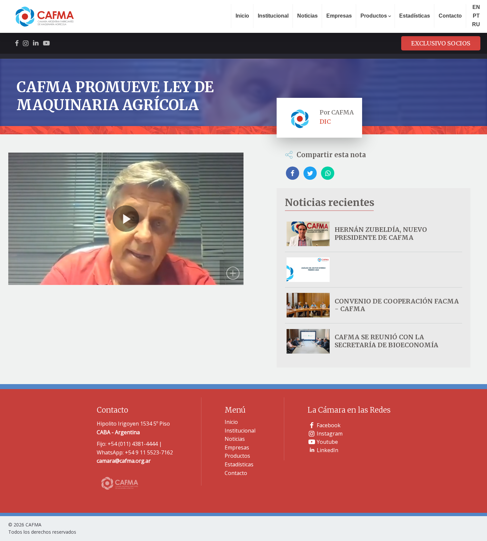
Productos (237, 455)
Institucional (273, 16)
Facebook (329, 425)
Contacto (450, 16)
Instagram (330, 433)
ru (476, 24)
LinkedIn (327, 450)
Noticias (307, 16)
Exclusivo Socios (440, 43)
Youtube (327, 441)
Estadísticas (414, 16)
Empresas (339, 16)
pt (476, 16)
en (476, 7)
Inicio (242, 16)
